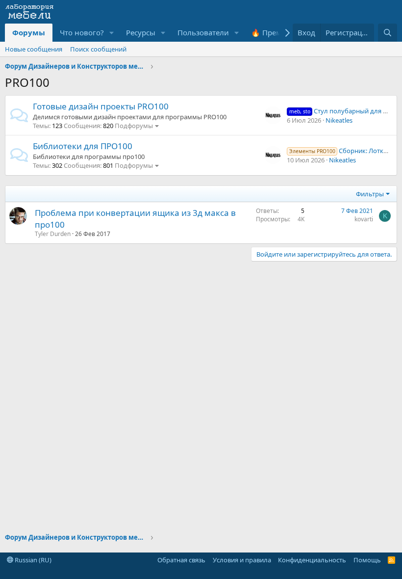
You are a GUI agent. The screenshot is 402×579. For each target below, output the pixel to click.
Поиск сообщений (98, 49)
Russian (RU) (32, 559)
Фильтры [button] (370, 193)
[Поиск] (387, 33)
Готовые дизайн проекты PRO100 (101, 106)
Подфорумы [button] (134, 125)
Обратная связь (181, 559)
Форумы (28, 32)
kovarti (363, 219)
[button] (112, 33)
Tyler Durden (53, 234)
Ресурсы (140, 32)
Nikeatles (339, 120)
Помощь (367, 559)
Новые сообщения (33, 49)
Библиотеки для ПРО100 (82, 146)
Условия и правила (242, 559)
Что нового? (82, 32)
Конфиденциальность (312, 559)
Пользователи (203, 32)
